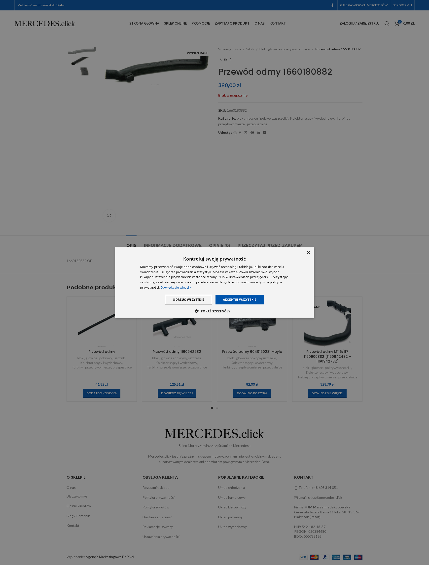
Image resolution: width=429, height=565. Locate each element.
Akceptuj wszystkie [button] (239, 299)
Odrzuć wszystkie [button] (188, 299)
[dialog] (214, 282)
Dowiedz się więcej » (176, 287)
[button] (214, 311)
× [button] (308, 252)
